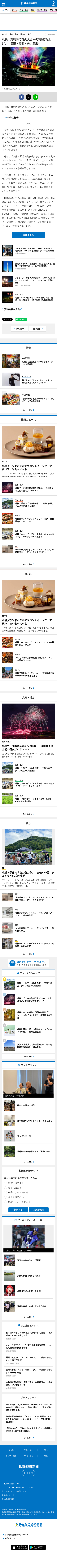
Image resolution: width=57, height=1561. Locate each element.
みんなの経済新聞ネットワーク (28, 1525)
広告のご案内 (9, 1499)
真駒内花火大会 (12, 309)
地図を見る (28, 235)
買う (32, 10)
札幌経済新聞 (28, 3)
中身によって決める (18, 1192)
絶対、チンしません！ (19, 1202)
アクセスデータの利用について (15, 1491)
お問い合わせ (9, 1495)
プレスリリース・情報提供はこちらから (19, 1487)
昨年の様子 (13, 117)
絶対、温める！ (16, 1183)
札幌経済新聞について (12, 1484)
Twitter (32, 1473)
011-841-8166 (16, 225)
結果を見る (39, 1209)
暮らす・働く (42, 10)
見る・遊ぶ (24, 10)
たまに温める (15, 1187)
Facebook (25, 1473)
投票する (18, 1209)
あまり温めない (16, 1197)
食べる (14, 10)
